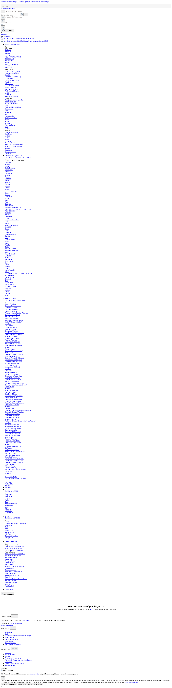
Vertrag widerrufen (7, 625)
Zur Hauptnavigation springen (39, 1)
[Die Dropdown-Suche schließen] (26, 14)
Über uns (8, 653)
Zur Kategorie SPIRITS (12, 518)
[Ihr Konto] (3, 27)
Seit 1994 (4, 6)
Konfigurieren (22, 684)
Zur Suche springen (24, 1)
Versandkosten (34, 674)
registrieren (7, 36)
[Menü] (3, 11)
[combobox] (10, 15)
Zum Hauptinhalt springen (9, 1)
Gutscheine (8, 662)
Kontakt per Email (10, 643)
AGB (6, 634)
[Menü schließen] (5, 46)
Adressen (22, 38)
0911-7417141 (27, 620)
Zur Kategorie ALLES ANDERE (15, 478)
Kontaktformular (16, 623)
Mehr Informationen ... (132, 682)
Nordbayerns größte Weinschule (11, 17)
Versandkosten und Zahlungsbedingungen (18, 635)
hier (91, 609)
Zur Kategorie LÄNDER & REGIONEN (18, 157)
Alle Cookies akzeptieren (35, 684)
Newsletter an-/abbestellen (13, 644)
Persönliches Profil (13, 38)
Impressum (8, 632)
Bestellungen (30, 38)
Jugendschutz (9, 641)
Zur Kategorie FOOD (12, 491)
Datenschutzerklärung (12, 639)
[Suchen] (22, 14)
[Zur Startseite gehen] (8, 8)
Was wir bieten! (10, 654)
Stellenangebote (10, 665)
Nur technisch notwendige (9, 684)
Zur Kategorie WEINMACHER (15, 300)
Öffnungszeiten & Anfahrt (13, 658)
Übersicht (4, 38)
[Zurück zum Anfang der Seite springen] (3, 678)
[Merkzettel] (2, 24)
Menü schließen (9, 31)
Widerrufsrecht (9, 637)
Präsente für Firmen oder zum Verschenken (18, 660)
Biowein (7, 656)
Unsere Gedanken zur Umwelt (14, 663)
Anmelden (4, 35)
